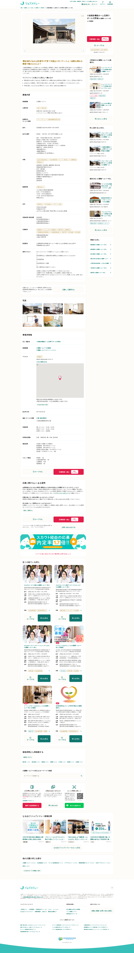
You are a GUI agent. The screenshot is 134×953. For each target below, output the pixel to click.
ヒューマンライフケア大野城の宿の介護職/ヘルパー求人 (106, 69)
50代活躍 (77, 232)
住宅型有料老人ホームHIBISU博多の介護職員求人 (69, 707)
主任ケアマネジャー (103, 863)
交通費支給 (73, 159)
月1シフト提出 (58, 204)
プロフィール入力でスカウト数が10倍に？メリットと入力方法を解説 (55, 838)
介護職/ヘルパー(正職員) (43, 348)
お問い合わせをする (68, 527)
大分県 (62, 762)
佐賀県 (79, 762)
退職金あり (40, 162)
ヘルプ (49, 909)
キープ (95, 4)
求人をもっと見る (101, 119)
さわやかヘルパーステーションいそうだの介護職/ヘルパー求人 (36, 646)
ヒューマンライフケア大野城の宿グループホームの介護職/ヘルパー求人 (106, 86)
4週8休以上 (40, 204)
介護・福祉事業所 (41, 418)
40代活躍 (70, 232)
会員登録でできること (28, 800)
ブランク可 (46, 229)
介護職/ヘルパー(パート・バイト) (46, 350)
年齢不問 (60, 229)
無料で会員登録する (32, 805)
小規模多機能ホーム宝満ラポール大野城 (48, 341)
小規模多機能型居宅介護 (53, 119)
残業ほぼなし (40, 187)
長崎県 (45, 762)
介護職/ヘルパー (29, 863)
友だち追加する (75, 805)
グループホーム (41, 119)
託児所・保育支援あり (42, 159)
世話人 (26, 866)
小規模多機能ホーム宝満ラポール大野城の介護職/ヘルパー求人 (106, 149)
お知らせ (44, 911)
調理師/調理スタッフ (86, 863)
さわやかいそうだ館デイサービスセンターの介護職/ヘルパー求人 (68, 586)
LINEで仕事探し (73, 1)
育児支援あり (48, 204)
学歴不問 (64, 232)
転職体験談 (38, 911)
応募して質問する (69, 289)
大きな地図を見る (41, 362)
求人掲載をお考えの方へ (92, 1)
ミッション (56, 909)
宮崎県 (70, 762)
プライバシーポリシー (62, 493)
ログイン (102, 4)
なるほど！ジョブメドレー (26, 911)
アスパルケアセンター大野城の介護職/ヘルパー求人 (106, 214)
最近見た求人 (86, 4)
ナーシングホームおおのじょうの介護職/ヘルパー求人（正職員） (37, 707)
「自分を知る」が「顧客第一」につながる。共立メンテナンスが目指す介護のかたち (78, 838)
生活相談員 (42, 863)
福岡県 (27, 757)
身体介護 (44, 108)
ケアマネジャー (71, 863)
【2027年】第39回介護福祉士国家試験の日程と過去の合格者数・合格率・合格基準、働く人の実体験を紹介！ (33, 838)
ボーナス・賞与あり (64, 159)
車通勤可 (39, 356)
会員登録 (110, 4)
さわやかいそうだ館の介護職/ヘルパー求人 (37, 585)
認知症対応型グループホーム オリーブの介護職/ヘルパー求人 (106, 200)
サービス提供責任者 (56, 863)
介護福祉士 (67, 229)
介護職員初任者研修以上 (43, 232)
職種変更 (79, 1)
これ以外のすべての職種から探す (31, 870)
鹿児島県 (36, 762)
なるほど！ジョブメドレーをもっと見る (67, 847)
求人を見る (44, 618)
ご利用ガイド (84, 1)
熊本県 (26, 762)
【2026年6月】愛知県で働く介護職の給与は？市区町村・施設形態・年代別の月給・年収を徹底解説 (100, 838)
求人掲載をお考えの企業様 (73, 909)
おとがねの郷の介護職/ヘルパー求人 (106, 105)
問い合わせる (53, 805)
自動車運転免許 (56, 232)
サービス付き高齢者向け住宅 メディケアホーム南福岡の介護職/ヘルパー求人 (106, 186)
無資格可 (54, 229)
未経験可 (39, 229)
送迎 (38, 108)
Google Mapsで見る (42, 404)
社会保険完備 (53, 159)
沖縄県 (53, 762)
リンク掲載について (71, 911)
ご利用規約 (31, 909)
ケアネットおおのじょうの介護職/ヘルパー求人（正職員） (68, 646)
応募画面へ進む (99, 39)
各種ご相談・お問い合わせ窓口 (102, 911)
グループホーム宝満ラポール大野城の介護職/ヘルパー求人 (106, 135)
